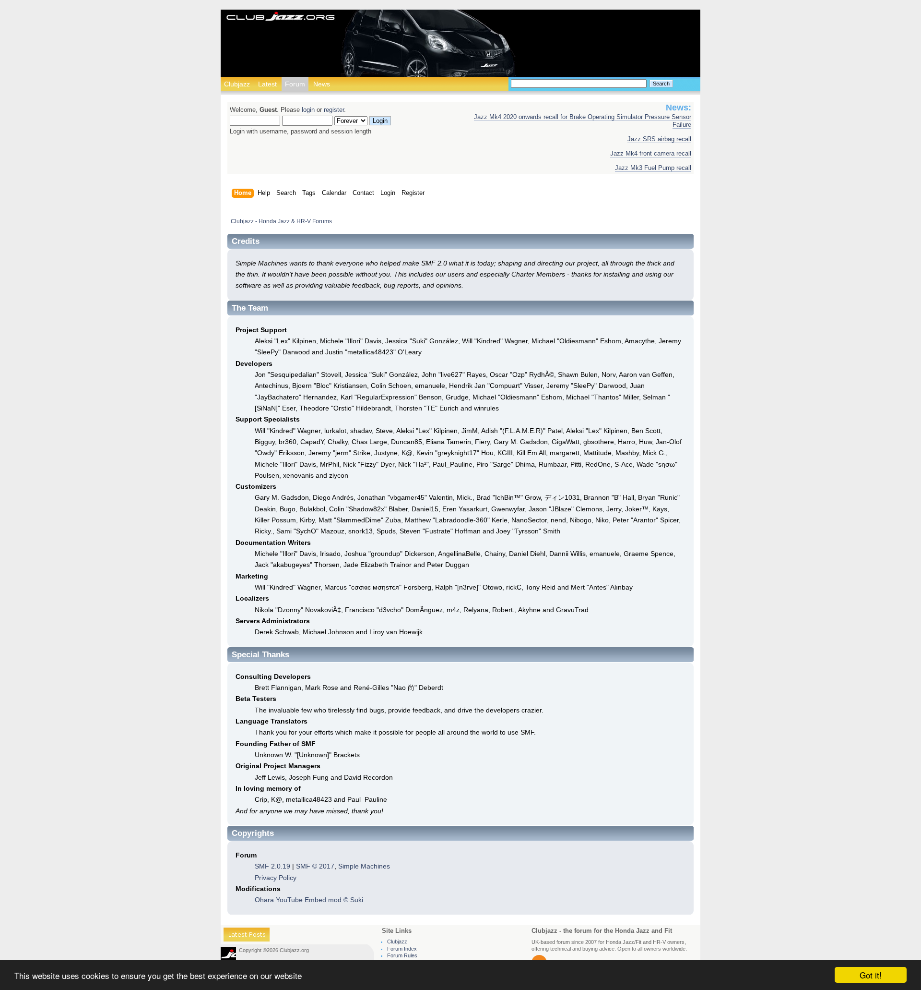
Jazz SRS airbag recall (659, 139)
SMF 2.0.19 (272, 866)
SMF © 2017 (315, 866)
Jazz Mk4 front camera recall (650, 153)
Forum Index (402, 949)
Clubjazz (237, 84)
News (321, 84)
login (308, 110)
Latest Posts (247, 936)
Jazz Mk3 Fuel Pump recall (653, 168)
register (334, 110)
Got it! (871, 975)
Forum (295, 84)
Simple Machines (364, 866)
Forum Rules (402, 955)
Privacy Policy (275, 877)
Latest (267, 84)
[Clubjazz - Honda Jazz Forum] (281, 17)
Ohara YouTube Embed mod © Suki (309, 900)
